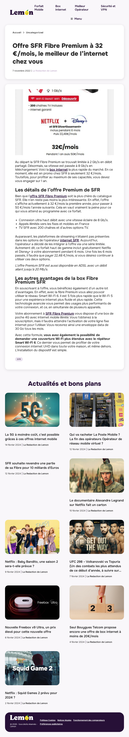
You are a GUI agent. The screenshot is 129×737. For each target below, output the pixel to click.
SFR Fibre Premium (59, 314)
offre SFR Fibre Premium (48, 196)
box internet (59, 170)
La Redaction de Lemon (44, 70)
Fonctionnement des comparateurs (89, 720)
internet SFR (69, 240)
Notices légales (64, 720)
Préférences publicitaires (51, 724)
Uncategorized (34, 32)
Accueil (17, 32)
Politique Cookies (48, 720)
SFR (19, 359)
